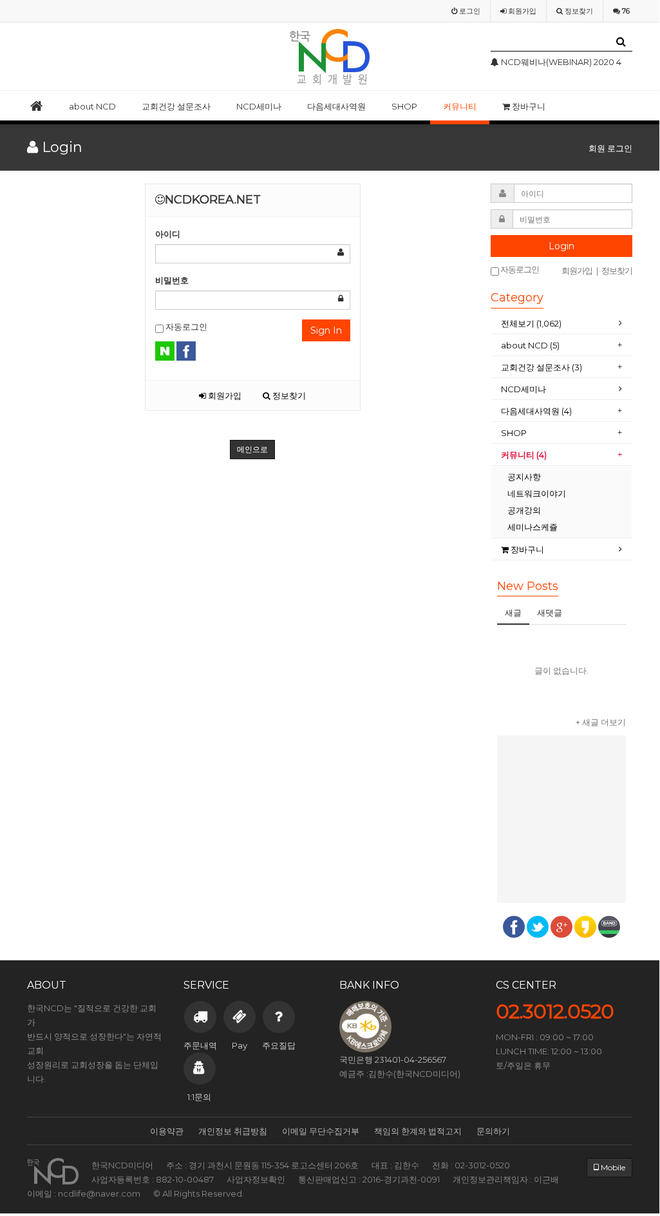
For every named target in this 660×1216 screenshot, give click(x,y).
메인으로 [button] (252, 449)
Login (561, 246)
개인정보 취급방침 (232, 1131)
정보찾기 (288, 395)
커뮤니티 (459, 106)
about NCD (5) (530, 345)
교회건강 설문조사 (176, 106)
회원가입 (223, 395)
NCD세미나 (258, 106)
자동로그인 (185, 326)
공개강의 (524, 510)
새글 (513, 612)
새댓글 (549, 612)
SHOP (404, 106)
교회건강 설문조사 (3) (541, 367)
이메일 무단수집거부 (320, 1131)
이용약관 (167, 1131)
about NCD (92, 106)
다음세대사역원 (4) (536, 411)
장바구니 (527, 106)
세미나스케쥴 (532, 527)
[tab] (561, 323)
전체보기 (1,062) (531, 323)
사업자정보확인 (256, 1179)
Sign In (326, 330)
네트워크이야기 (536, 493)
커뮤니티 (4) (524, 455)
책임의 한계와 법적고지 (418, 1131)
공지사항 (524, 476)
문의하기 (493, 1131)
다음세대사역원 (336, 106)
